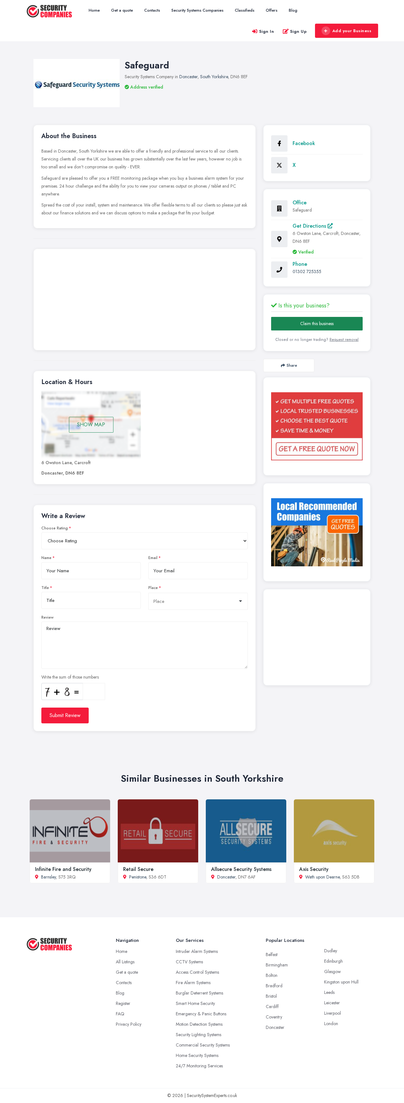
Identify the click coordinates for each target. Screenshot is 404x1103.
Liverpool (332, 1013)
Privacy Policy (128, 1024)
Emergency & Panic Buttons (201, 1014)
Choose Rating (54, 528)
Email (152, 558)
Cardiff (272, 1006)
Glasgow (332, 971)
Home (94, 10)
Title (45, 588)
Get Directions (310, 226)
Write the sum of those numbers (70, 677)
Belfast (271, 954)
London (331, 1023)
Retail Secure (138, 869)
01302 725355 (307, 271)
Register (123, 1003)
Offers (271, 10)
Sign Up (298, 31)
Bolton (271, 975)
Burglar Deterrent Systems (199, 993)
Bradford (274, 986)
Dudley (330, 951)
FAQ (120, 1014)
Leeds (329, 992)
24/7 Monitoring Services (199, 1066)
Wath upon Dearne (322, 877)
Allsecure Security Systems (241, 869)
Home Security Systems (197, 1055)
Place (153, 588)
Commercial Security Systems (203, 1045)
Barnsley (48, 877)
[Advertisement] (144, 301)
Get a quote (122, 10)
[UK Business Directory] (317, 532)
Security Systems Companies (197, 10)
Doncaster (188, 76)
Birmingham (277, 965)
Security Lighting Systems (198, 1034)
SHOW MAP (91, 424)
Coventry (274, 1017)
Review (47, 617)
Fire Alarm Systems (193, 982)
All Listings (125, 962)
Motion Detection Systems (199, 1024)
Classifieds (244, 10)
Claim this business (317, 323)
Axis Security (314, 869)
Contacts (152, 10)
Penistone (137, 877)
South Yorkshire (214, 76)
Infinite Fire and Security (63, 869)
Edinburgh (333, 961)
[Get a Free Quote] (317, 426)
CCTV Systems (189, 962)
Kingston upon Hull (341, 982)
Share (292, 365)
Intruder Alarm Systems (197, 951)
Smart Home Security (195, 1003)
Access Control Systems (197, 972)
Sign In (266, 31)
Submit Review (65, 715)
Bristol (271, 996)
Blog (293, 10)
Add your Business (351, 31)
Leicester (332, 1003)
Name (46, 558)
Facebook (304, 143)
